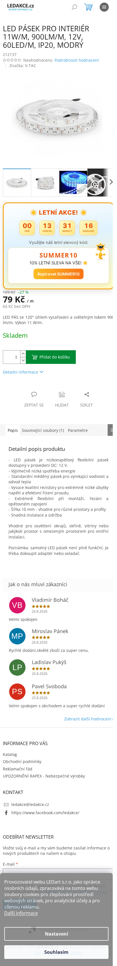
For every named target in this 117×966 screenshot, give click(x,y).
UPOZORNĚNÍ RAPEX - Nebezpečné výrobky (44, 784)
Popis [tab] (13, 427)
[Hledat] (74, 7)
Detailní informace (20, 369)
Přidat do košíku (54, 353)
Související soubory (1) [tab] (43, 427)
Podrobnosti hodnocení (77, 60)
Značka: (22, 65)
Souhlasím (56, 952)
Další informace (21, 913)
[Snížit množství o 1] (23, 357)
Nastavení (56, 934)
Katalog (10, 762)
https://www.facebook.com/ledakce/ (45, 820)
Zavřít (33, 385)
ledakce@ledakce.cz (30, 812)
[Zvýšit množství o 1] (23, 350)
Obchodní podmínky (22, 769)
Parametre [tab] (78, 427)
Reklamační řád (17, 776)
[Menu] (104, 7)
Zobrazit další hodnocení (83, 726)
